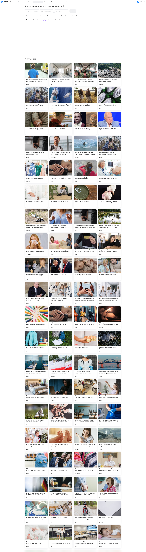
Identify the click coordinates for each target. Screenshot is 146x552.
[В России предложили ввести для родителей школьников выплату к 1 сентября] (36, 463)
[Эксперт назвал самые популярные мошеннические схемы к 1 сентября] (60, 390)
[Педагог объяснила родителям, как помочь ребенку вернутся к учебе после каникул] (109, 390)
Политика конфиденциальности (110, 550)
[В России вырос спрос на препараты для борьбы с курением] (60, 220)
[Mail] (2, 2)
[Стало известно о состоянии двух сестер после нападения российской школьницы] (36, 74)
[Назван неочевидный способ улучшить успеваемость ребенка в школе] (109, 463)
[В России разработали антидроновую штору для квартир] (109, 512)
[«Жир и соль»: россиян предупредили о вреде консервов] (85, 196)
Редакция (85, 550)
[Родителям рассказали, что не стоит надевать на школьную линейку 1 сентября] (36, 439)
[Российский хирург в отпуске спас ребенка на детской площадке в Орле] (36, 196)
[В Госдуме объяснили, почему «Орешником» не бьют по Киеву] (109, 317)
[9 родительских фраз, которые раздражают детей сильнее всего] (60, 171)
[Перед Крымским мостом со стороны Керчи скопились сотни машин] (109, 439)
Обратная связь (139, 550)
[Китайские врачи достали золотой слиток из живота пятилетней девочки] (85, 366)
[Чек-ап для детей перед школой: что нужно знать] (109, 488)
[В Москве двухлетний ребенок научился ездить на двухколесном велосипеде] (85, 512)
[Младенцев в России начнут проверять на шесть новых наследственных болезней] (36, 536)
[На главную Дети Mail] (5, 2)
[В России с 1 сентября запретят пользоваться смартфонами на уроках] (85, 293)
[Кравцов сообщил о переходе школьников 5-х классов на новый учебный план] (36, 342)
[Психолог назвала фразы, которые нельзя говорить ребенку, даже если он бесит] (60, 244)
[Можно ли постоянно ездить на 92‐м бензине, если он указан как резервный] (85, 317)
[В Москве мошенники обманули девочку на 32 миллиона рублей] (85, 244)
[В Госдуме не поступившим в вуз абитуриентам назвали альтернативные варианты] (36, 366)
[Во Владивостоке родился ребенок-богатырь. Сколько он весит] (85, 269)
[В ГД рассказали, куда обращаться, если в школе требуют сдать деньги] (60, 317)
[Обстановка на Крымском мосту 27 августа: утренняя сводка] (109, 366)
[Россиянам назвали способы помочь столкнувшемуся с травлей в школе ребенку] (60, 196)
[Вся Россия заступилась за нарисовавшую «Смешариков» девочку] (36, 317)
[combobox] (45, 10)
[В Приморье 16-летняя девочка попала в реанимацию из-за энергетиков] (109, 98)
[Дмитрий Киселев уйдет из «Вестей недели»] (109, 123)
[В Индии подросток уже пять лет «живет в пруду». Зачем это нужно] (109, 220)
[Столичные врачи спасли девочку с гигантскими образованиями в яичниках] (60, 98)
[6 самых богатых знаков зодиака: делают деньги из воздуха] (60, 147)
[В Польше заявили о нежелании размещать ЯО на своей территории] (60, 366)
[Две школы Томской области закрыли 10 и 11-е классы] (60, 342)
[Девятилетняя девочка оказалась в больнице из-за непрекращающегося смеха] (60, 74)
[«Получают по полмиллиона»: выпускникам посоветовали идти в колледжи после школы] (85, 415)
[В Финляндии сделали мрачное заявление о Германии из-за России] (36, 488)
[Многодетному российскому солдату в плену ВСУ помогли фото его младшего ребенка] (85, 74)
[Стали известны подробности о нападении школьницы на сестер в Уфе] (85, 220)
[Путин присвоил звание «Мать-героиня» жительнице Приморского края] (36, 293)
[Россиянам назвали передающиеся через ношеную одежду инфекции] (85, 463)
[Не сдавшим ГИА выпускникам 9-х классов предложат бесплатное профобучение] (85, 536)
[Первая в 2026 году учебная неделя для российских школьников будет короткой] (60, 512)
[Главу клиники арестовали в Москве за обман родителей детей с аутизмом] (60, 488)
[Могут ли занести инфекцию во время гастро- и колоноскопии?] (109, 415)
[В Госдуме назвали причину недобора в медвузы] (60, 293)
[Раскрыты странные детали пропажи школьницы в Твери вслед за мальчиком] (36, 98)
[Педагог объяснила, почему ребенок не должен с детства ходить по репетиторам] (109, 269)
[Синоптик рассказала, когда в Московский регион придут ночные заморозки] (109, 342)
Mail (2, 550)
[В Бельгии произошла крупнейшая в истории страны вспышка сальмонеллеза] (85, 342)
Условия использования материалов (127, 550)
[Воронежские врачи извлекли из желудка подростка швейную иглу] (36, 512)
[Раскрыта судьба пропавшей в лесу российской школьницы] (109, 147)
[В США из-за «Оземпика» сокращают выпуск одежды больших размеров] (36, 171)
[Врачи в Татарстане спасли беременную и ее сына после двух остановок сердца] (109, 171)
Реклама (13, 550)
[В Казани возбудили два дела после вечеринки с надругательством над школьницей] (36, 147)
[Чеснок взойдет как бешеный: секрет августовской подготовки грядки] (109, 196)
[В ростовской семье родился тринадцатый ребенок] (60, 439)
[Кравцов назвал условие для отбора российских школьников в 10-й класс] (60, 536)
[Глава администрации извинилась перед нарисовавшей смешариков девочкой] (85, 171)
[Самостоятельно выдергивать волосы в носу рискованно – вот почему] (36, 244)
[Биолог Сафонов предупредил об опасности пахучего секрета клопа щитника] (85, 439)
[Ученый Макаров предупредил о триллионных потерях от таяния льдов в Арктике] (85, 147)
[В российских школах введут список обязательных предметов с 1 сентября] (85, 390)
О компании (7, 550)
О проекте (80, 550)
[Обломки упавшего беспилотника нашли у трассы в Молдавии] (36, 220)
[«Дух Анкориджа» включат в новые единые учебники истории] (60, 269)
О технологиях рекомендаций (95, 550)
